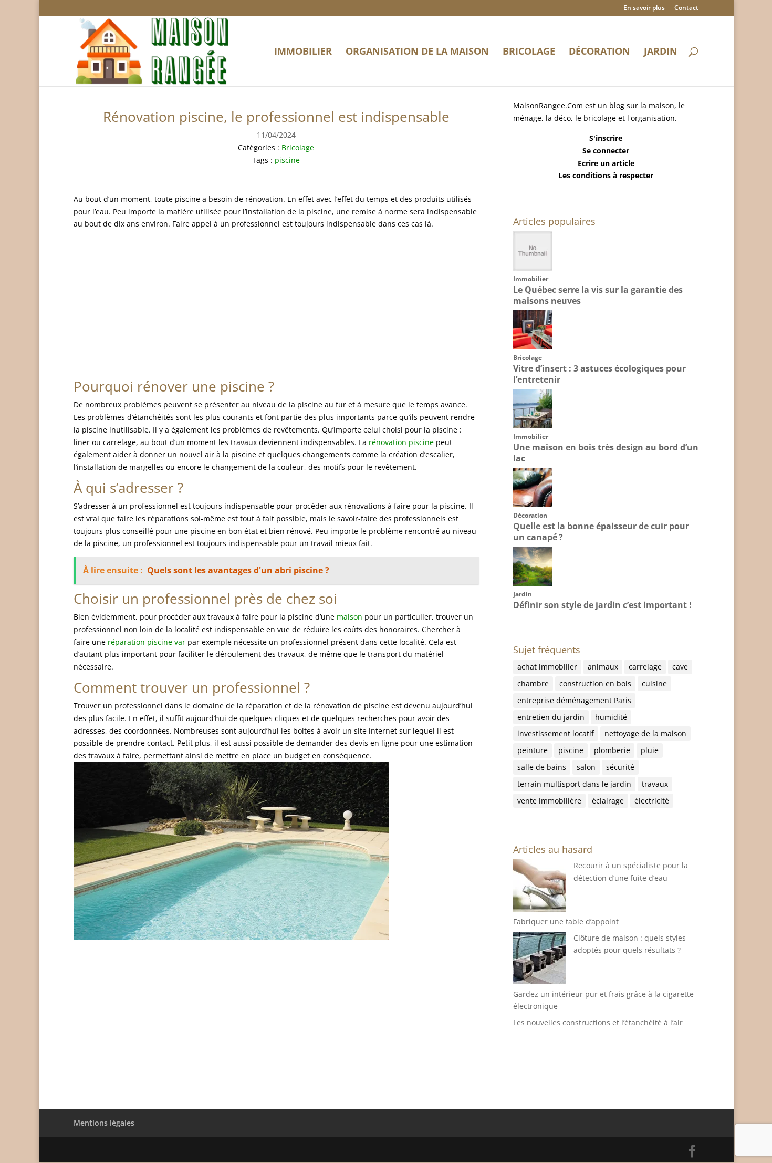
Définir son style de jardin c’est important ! (602, 605)
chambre (533, 683)
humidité (611, 717)
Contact (686, 8)
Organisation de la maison (417, 52)
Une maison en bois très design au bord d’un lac (605, 452)
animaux (603, 667)
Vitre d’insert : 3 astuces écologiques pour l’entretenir (599, 374)
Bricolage (529, 52)
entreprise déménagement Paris (574, 700)
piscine (287, 160)
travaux (655, 784)
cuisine (654, 683)
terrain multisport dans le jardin (574, 784)
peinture (532, 750)
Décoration (599, 52)
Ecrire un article (606, 163)
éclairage (608, 801)
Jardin (660, 52)
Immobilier (303, 52)
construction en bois (595, 683)
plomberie (612, 750)
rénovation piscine (401, 442)
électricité (651, 801)
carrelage (645, 667)
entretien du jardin (551, 717)
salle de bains (541, 767)
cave (680, 667)
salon (586, 767)
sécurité (620, 767)
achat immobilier (547, 667)
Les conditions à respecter (605, 175)
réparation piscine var (146, 642)
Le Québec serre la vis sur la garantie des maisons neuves (598, 295)
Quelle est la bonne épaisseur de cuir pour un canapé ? (601, 531)
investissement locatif (555, 733)
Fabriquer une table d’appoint (566, 922)
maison (349, 617)
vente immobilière (549, 801)
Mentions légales (104, 1123)
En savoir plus (644, 8)
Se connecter (605, 151)
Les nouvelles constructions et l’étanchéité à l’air (598, 1022)
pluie (650, 750)
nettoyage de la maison (645, 733)
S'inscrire (605, 138)
